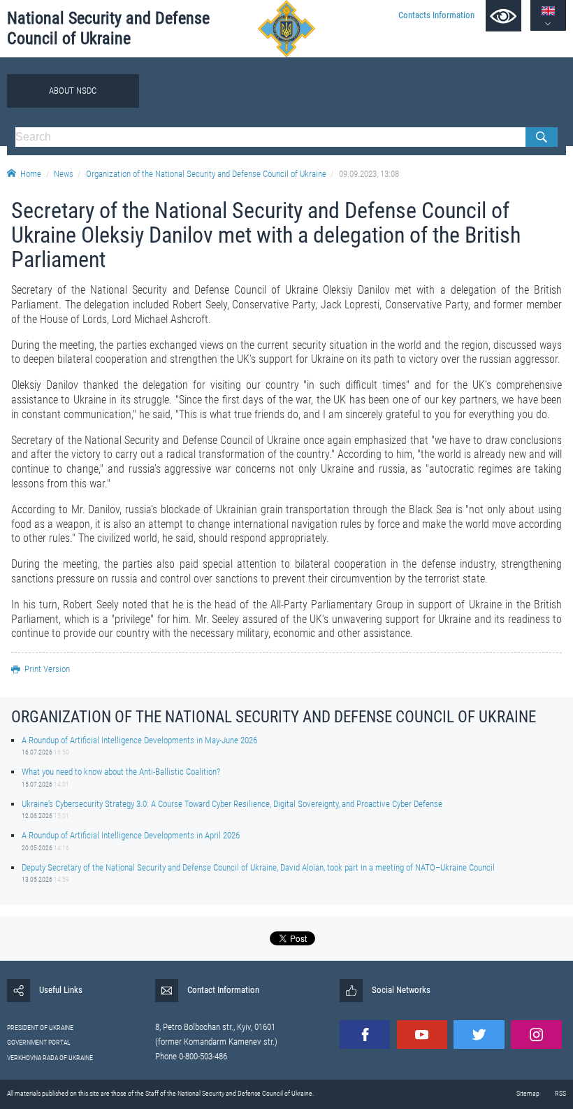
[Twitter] (479, 1034)
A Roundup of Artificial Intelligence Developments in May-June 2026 (139, 740)
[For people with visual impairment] (503, 15)
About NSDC (72, 90)
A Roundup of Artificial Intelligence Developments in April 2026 (131, 835)
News (63, 174)
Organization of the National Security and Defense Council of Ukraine (206, 174)
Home (30, 174)
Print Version (47, 669)
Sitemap (527, 1093)
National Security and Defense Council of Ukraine (108, 28)
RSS (560, 1093)
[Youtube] (422, 1034)
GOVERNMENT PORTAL (39, 1042)
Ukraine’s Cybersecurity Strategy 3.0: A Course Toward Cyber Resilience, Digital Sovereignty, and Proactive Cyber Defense (232, 804)
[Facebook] (365, 1034)
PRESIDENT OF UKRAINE (40, 1027)
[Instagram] (536, 1034)
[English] (548, 10)
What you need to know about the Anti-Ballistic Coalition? (121, 771)
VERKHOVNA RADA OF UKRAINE (50, 1057)
